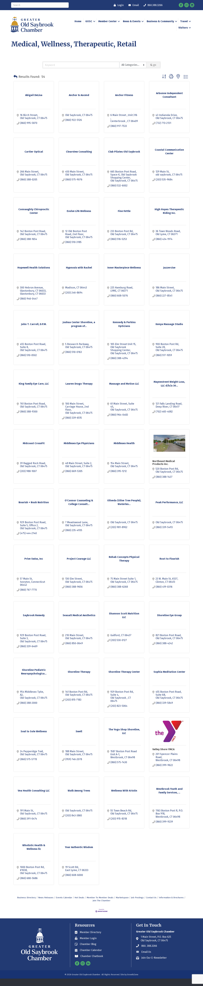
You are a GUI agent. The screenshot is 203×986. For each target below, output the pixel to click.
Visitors (183, 27)
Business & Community (160, 21)
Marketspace (122, 897)
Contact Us (151, 897)
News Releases (45, 897)
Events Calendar (64, 897)
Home (78, 21)
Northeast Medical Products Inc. (163, 463)
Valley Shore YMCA (163, 749)
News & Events (132, 21)
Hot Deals (79, 897)
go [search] (154, 64)
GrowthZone (132, 974)
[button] (15, 77)
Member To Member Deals (100, 897)
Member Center (107, 21)
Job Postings (137, 897)
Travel (184, 21)
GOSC (88, 21)
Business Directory (26, 897)
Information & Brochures (171, 897)
